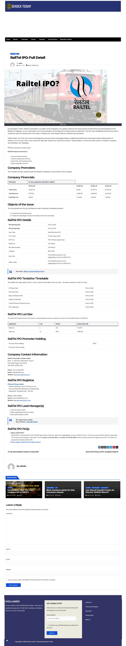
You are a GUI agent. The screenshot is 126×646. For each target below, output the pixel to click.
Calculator (24, 39)
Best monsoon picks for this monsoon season (60, 491)
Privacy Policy (89, 615)
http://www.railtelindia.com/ (22, 374)
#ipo (29, 65)
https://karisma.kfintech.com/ (22, 400)
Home (8, 39)
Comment (9, 513)
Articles (15, 39)
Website (8, 569)
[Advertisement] (63, 25)
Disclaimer (88, 611)
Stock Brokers (53, 39)
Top (18, 53)
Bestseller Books (32, 422)
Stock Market (50, 487)
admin (20, 63)
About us (87, 619)
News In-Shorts (96, 487)
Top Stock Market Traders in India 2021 (24, 452)
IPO (26, 208)
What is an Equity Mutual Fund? (34, 271)
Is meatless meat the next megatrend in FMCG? (20, 491)
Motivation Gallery (66, 39)
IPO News (13, 53)
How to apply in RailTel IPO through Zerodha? (26, 442)
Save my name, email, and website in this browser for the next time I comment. (31, 580)
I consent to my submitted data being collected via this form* (63, 627)
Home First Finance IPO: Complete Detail (101, 452)
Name (8, 549)
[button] (16, 39)
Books (33, 39)
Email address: (51, 615)
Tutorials (42, 39)
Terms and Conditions (91, 606)
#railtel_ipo (35, 65)
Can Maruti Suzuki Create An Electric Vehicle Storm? (100, 491)
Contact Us (88, 602)
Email (8, 559)
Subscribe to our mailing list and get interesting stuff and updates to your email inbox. (62, 609)
